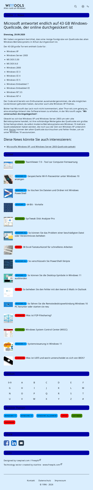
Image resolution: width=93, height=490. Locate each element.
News (21, 15)
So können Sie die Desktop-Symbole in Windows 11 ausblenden (48, 277)
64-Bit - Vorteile (35, 204)
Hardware (9, 422)
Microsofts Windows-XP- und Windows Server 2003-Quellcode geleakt (41, 146)
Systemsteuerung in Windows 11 (45, 343)
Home (9, 15)
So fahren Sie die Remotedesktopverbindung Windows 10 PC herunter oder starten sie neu (51, 305)
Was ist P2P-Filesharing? (39, 315)
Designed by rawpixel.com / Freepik (21, 460)
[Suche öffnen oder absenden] (75, 6)
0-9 (10, 382)
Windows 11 (10, 416)
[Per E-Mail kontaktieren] (21, 443)
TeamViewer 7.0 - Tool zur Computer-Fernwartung (52, 161)
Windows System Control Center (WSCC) (46, 329)
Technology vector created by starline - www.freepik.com (32, 464)
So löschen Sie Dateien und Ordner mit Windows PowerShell (47, 192)
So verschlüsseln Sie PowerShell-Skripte (49, 261)
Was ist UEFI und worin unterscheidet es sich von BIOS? (55, 357)
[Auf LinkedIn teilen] (14, 443)
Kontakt (31, 480)
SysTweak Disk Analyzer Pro (40, 218)
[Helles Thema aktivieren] (82, 6)
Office (64, 416)
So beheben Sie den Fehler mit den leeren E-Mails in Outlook (54, 289)
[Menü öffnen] (87, 6)
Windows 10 (26, 416)
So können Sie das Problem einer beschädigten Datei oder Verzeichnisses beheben (49, 234)
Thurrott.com (70, 108)
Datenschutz (45, 480)
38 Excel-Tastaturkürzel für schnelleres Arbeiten (48, 246)
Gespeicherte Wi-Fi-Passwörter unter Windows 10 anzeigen (47, 178)
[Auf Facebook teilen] (6, 443)
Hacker (12, 129)
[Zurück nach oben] (87, 484)
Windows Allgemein (47, 416)
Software (76, 416)
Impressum (60, 480)
